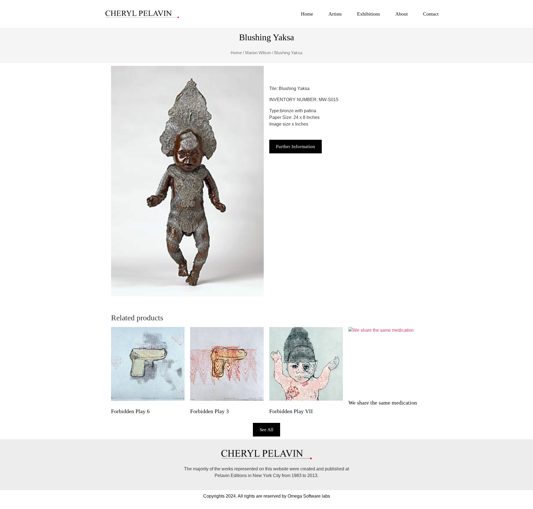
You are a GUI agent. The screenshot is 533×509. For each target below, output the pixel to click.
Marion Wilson (258, 53)
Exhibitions (368, 14)
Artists (335, 14)
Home (307, 14)
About (401, 14)
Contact (431, 14)
